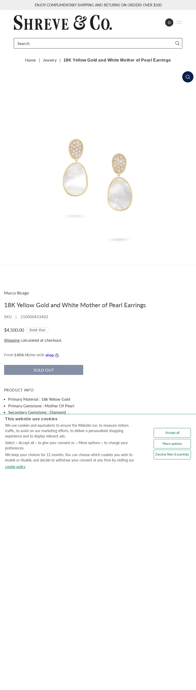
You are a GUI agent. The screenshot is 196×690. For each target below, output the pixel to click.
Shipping (12, 340)
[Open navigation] (179, 22)
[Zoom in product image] (187, 76)
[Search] (177, 43)
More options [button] (172, 444)
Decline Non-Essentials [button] (172, 454)
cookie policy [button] (15, 467)
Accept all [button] (172, 433)
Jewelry (50, 59)
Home (30, 59)
